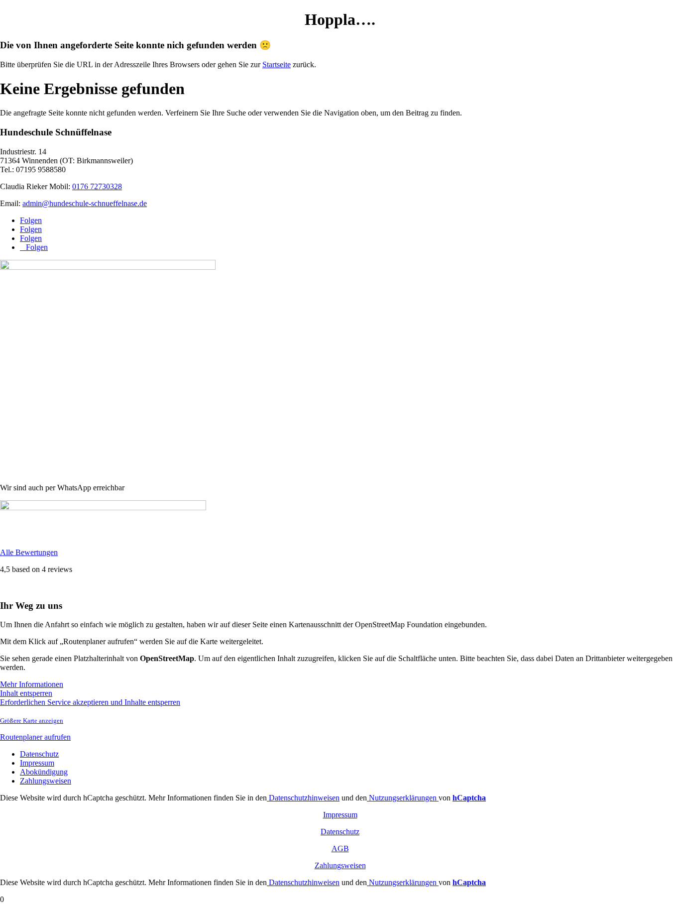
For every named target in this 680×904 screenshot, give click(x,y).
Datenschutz (39, 754)
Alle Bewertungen (29, 552)
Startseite (276, 64)
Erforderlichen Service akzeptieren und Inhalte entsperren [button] (90, 702)
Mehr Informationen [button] (31, 684)
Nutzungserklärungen (403, 797)
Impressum (37, 763)
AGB (340, 848)
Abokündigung (44, 772)
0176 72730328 (97, 186)
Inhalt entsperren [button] (26, 693)
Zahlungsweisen (45, 781)
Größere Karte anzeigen (31, 720)
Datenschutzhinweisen (303, 797)
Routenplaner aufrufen (35, 737)
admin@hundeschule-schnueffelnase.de (84, 203)
